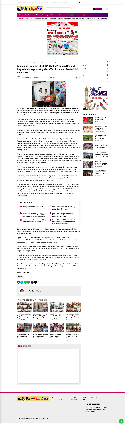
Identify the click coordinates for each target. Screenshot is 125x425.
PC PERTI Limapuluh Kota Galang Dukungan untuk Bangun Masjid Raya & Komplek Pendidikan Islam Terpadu (101, 145)
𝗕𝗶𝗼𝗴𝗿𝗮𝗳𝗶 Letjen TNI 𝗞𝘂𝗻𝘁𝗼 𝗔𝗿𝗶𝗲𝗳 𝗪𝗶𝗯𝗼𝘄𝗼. (100, 119)
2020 (95, 82)
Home (18, 2)
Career (106, 398)
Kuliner (42, 15)
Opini (47, 15)
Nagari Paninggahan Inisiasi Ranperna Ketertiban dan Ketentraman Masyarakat (34, 207)
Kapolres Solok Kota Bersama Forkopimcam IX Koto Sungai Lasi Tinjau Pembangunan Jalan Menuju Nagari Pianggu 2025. (23, 336)
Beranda (19, 62)
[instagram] (79, 2)
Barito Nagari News (30, 418)
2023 (95, 72)
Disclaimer (66, 2)
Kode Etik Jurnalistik (44, 2)
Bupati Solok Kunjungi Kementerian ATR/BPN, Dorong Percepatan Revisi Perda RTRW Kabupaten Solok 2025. (63, 208)
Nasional (69, 15)
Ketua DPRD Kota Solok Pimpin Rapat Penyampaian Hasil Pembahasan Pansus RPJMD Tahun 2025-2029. (63, 214)
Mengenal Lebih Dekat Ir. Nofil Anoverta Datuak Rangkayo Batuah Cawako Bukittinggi (101, 128)
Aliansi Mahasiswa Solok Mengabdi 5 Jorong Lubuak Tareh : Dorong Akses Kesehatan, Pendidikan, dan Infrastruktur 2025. (40, 336)
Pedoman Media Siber (32, 2)
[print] (28, 282)
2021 (95, 79)
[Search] (69, 8)
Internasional (80, 15)
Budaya (61, 15)
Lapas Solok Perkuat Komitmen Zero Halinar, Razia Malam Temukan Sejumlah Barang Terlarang (101, 154)
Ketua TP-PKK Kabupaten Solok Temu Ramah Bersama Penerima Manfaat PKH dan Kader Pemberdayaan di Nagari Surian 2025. (34, 214)
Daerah (53, 15)
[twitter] (21, 282)
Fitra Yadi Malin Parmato (42, 418)
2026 (95, 62)
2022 (95, 75)
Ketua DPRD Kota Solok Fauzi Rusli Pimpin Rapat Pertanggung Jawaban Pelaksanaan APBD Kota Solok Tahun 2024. (63, 221)
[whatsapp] (25, 282)
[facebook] (18, 282)
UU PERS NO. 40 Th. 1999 (56, 2)
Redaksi (23, 2)
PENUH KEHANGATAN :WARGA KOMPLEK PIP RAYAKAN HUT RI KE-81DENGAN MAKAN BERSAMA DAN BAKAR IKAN (48, 18)
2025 (95, 65)
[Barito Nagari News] (30, 11)
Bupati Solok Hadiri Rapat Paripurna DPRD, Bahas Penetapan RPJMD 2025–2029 (34, 220)
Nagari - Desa (29, 15)
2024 (95, 69)
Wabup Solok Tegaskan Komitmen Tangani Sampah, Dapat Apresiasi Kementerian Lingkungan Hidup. (73, 316)
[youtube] (82, 2)
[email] (32, 282)
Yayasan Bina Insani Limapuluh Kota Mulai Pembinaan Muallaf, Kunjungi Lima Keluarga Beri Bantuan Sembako (101, 163)
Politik (36, 15)
